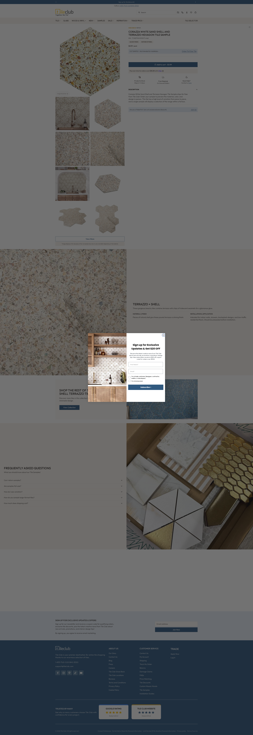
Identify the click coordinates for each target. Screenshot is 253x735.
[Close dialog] (163, 335)
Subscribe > (145, 387)
